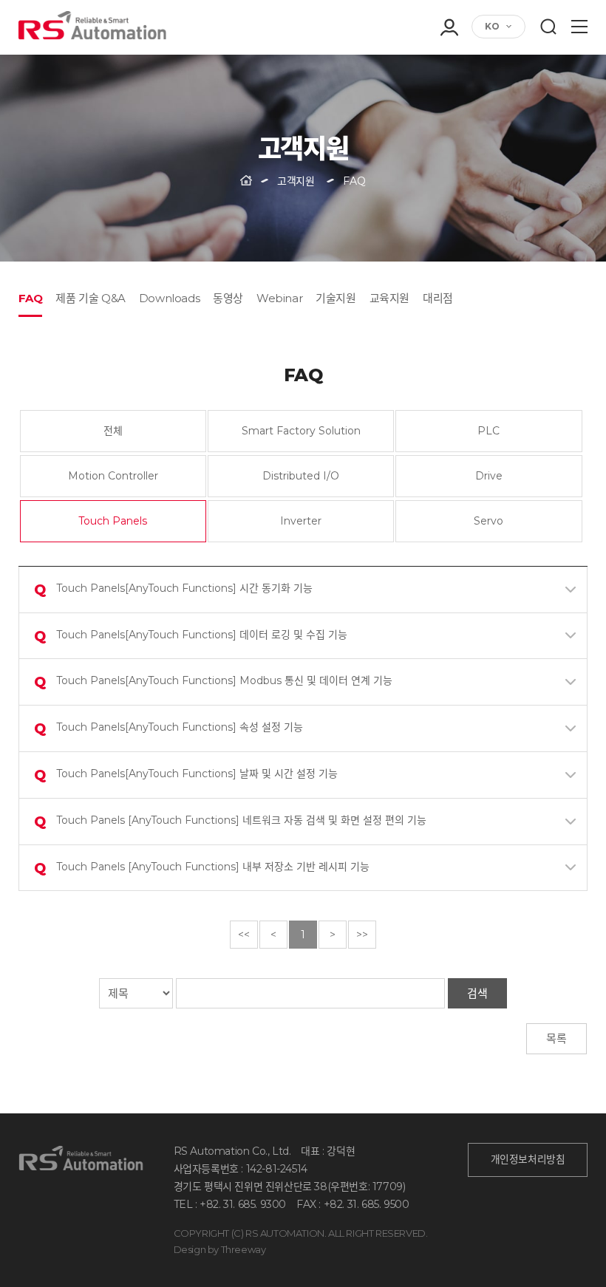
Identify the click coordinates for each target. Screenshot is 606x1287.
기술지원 (335, 298)
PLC (488, 430)
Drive (489, 475)
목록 (556, 1038)
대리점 (438, 298)
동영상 (228, 298)
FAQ (30, 298)
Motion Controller (113, 475)
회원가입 (449, 86)
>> (362, 934)
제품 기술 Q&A (90, 298)
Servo (488, 521)
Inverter (300, 521)
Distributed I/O (300, 475)
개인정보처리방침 (528, 1159)
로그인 (448, 65)
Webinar (279, 298)
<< (244, 934)
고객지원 (295, 181)
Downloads (169, 298)
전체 (113, 430)
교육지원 (389, 298)
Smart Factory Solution (301, 430)
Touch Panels (112, 521)
